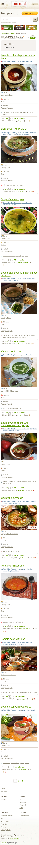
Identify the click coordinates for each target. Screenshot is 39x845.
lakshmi (23, 769)
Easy (3, 101)
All (20, 799)
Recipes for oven (7, 108)
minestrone (19, 622)
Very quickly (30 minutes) (9, 391)
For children (25, 132)
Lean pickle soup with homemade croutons (19, 274)
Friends (3, 827)
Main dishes (11, 33)
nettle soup (14, 408)
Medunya (23, 558)
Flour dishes (11, 134)
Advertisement (24, 816)
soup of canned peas (9, 256)
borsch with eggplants (17, 763)
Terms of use (5, 821)
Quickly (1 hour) (6, 167)
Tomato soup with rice (13, 639)
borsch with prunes (16, 112)
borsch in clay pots (28, 112)
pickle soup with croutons (10, 337)
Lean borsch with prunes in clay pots (18, 56)
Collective (23, 802)
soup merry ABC (14, 185)
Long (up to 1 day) (7, 95)
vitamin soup (7, 408)
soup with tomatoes (22, 481)
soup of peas (20, 256)
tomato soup (6, 692)
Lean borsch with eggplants (16, 706)
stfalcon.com (20, 835)
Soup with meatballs (12, 498)
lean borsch (6, 112)
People (3, 799)
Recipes (3, 33)
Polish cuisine (21, 644)
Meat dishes (26, 501)
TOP (21, 808)
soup (21, 185)
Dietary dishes (26, 278)
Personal (23, 805)
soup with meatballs (9, 551)
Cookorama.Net (14, 839)
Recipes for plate (6, 180)
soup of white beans (9, 481)
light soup (6, 185)
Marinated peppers (11, 22)
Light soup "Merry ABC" (14, 128)
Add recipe (29, 13)
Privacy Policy (6, 830)
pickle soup (22, 337)
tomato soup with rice (26, 692)
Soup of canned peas (12, 199)
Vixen (19, 121)
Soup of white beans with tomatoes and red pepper (15, 424)
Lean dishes (25, 429)
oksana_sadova (23, 262)
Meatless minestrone (12, 565)
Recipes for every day (22, 134)
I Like (6, 118)
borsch (5, 114)
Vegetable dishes (27, 61)
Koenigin (21, 192)
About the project (6, 816)
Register (4, 791)
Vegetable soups (16, 61)
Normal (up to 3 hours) (8, 675)
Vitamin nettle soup (11, 351)
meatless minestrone (9, 622)
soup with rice (15, 692)
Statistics (4, 824)
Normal (3, 245)
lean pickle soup (8, 335)
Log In (35, 4)
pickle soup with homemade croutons (25, 335)
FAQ (2, 818)
